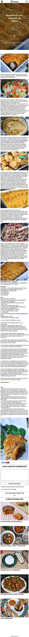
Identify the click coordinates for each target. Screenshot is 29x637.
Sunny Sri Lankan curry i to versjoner (13, 546)
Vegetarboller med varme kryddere (12, 594)
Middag (14, 45)
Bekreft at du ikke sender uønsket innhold (12, 486)
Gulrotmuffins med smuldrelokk (11, 521)
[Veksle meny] (2, 1)
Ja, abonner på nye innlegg (9, 489)
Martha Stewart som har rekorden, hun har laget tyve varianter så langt (14, 142)
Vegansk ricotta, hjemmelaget (10, 570)
